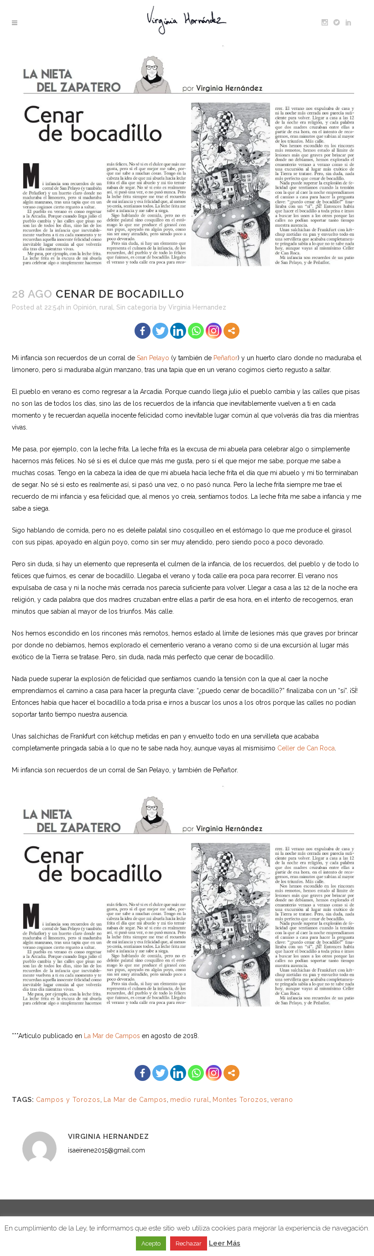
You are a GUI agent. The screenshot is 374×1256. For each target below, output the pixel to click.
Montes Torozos (240, 1099)
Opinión (84, 307)
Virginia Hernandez (197, 307)
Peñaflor (225, 358)
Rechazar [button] (189, 1243)
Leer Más (224, 1243)
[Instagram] (214, 331)
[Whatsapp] (196, 331)
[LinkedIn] (178, 331)
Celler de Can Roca (306, 748)
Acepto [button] (151, 1243)
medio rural (189, 1099)
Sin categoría (136, 307)
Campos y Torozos (68, 1099)
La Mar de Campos (112, 1035)
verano (281, 1099)
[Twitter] (160, 331)
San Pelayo (153, 358)
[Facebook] (143, 331)
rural (106, 307)
